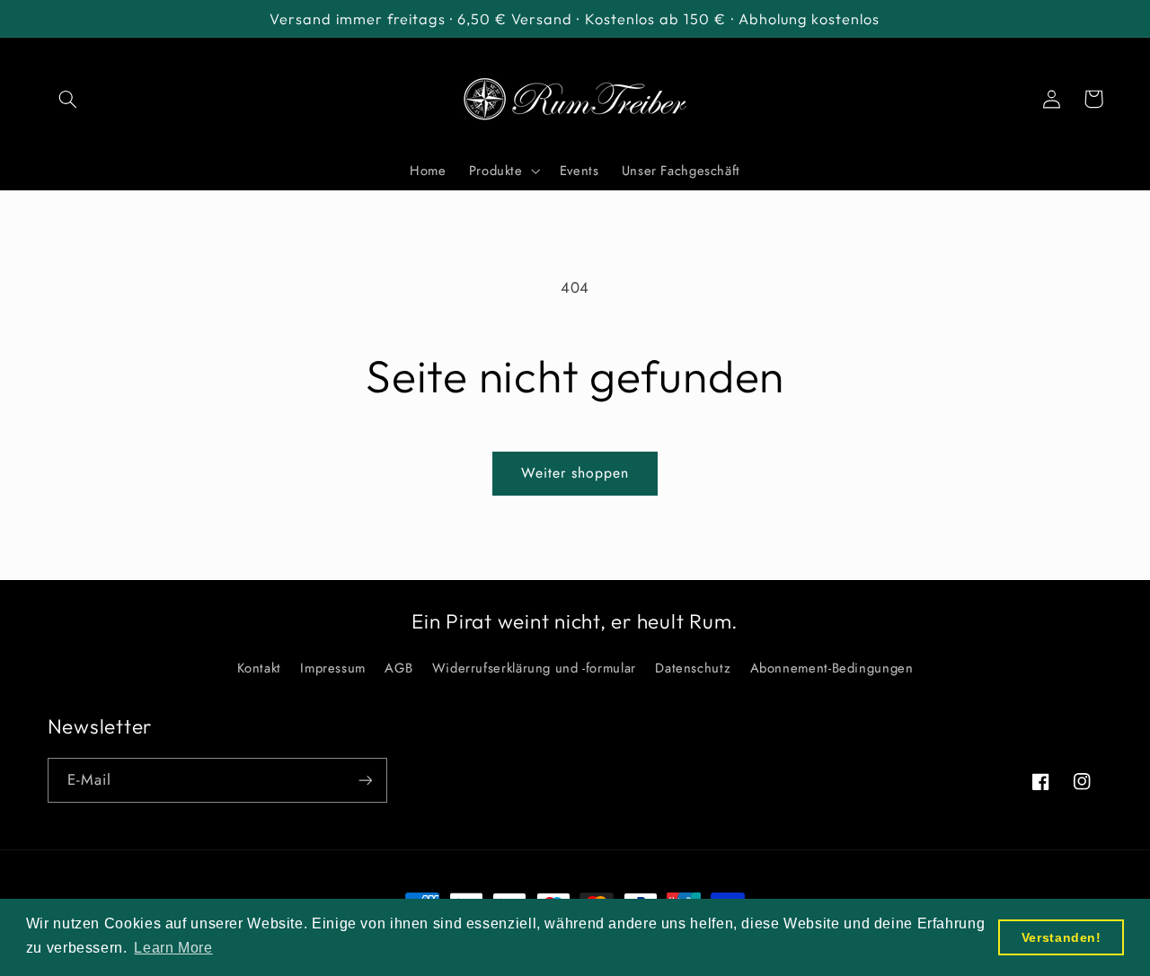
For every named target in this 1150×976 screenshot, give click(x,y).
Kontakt (259, 668)
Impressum (333, 668)
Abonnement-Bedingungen (832, 668)
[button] (68, 98)
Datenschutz (692, 668)
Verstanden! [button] (1061, 937)
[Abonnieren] (364, 780)
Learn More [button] (173, 947)
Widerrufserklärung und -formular (534, 668)
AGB (398, 668)
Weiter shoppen (575, 472)
